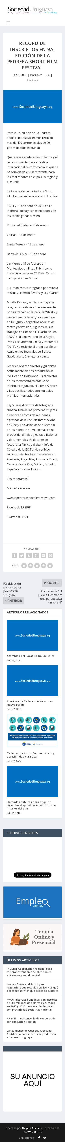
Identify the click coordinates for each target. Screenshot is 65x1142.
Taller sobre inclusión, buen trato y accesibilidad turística (31, 755)
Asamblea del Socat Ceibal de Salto (31, 656)
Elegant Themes (32, 1128)
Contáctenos (26, 1137)
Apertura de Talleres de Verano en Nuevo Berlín (30, 703)
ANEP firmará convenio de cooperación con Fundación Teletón (31, 1020)
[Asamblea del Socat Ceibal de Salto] (32, 635)
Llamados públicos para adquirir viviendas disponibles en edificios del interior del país (32, 805)
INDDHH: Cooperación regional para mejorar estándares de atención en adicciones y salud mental (29, 972)
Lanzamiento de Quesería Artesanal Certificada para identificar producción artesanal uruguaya (31, 1034)
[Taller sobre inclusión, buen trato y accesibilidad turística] (32, 731)
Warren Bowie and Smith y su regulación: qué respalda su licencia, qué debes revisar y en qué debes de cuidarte (32, 987)
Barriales (36, 75)
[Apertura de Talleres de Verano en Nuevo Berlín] (32, 680)
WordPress (35, 1132)
